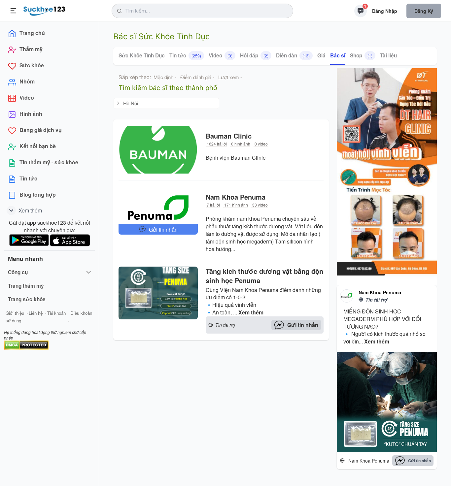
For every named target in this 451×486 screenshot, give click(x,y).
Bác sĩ (337, 55)
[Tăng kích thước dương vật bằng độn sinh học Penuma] (158, 300)
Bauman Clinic (229, 136)
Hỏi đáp (254, 55)
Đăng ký (423, 11)
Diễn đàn (293, 55)
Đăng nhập (384, 11)
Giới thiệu (15, 313)
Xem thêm (250, 312)
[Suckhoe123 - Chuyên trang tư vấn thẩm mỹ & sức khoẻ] (44, 10)
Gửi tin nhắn (163, 229)
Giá (321, 55)
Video (220, 55)
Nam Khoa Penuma (235, 197)
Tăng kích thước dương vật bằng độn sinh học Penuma (264, 276)
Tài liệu (388, 55)
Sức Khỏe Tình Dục (142, 55)
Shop (361, 55)
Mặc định (163, 77)
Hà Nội (130, 103)
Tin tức (185, 55)
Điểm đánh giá (195, 77)
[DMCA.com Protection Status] (26, 344)
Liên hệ (36, 313)
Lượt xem (228, 77)
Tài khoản (56, 313)
